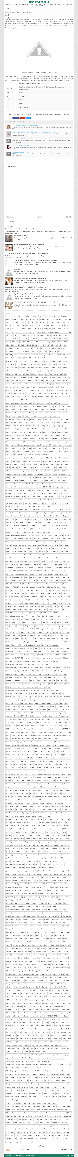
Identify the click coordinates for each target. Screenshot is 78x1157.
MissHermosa (22, 800)
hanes (36, 667)
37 (28, 348)
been (36, 413)
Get (46, 619)
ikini (61, 697)
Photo (45, 861)
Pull (64, 900)
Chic (24, 467)
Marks (8, 784)
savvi (8, 948)
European (42, 558)
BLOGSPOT (65, 422)
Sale (31, 942)
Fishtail (55, 593)
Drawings (57, 538)
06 (39, 325)
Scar (24, 948)
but (70, 442)
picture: (15, 867)
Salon (47, 942)
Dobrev (38, 532)
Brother (15, 442)
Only (26, 842)
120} (25, 332)
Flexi (40, 596)
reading (18, 916)
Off (47, 832)
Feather (8, 587)
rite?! (32, 935)
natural (34, 816)
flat (21, 596)
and (69, 377)
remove (32, 926)
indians (49, 703)
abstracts (66, 361)
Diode (20, 529)
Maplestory (30, 780)
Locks (46, 758)
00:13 (58, 322)
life (32, 751)
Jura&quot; (19, 722)
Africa (59, 367)
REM (29, 922)
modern (21, 803)
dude (25, 542)
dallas (49, 509)
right (62, 932)
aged (42, 371)
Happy (42, 667)
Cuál (15, 503)
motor (28, 809)
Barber (62, 406)
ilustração (9, 700)
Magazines (18, 771)
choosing (21, 471)
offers (58, 832)
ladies (28, 732)
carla (12, 451)
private (55, 890)
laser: (8, 738)
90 (39, 358)
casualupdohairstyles (50, 451)
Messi (64, 793)
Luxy (18, 767)
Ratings (60, 913)
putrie (44, 903)
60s (59, 351)
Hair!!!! (8, 645)
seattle (60, 951)
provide (14, 900)
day (45, 513)
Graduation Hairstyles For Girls (20, 152)
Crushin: (64, 500)
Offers (64, 832)
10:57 (45, 329)
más (26, 784)
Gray (67, 632)
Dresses (14, 542)
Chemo (66, 464)
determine (24, 525)
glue (63, 626)
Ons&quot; (39, 842)
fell (28, 590)
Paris (68, 848)
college (16, 480)
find (12, 593)
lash (38, 742)
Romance (9, 938)
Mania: (65, 777)
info (61, 703)
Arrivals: (22, 393)
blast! (37, 422)
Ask (22, 396)
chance (45, 461)
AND (12, 380)
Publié (42, 900)
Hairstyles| (66, 658)
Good (48, 629)
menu (42, 793)
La (7, 732)
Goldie (32, 629)
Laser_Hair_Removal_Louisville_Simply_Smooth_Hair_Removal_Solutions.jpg (47, 735)
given (66, 622)
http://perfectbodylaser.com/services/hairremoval (44, 690)
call (25, 448)
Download (20, 538)
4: (34, 348)
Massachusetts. (45, 784)
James (48, 713)
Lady (45, 732)
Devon (39, 525)
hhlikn (49, 677)
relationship (22, 922)
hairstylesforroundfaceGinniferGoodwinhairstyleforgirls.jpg (23, 661)
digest (8, 529)
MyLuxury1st (30, 813)
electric (14, 551)
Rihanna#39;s (17, 935)
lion (37, 755)
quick (43, 906)
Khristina (41, 726)
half (51, 661)
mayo (17, 787)
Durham (31, 542)
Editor (8, 548)
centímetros (60, 458)
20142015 (65, 342)
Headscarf (9, 674)
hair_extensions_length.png (20, 642)
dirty (54, 529)
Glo (54, 626)
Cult (26, 503)
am (61, 374)
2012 (65, 338)
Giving (14, 626)
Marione (52, 780)
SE (15, 951)
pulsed (21, 903)
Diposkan (26, 529)
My (23, 813)
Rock (44, 935)
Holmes (8, 684)
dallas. (61, 509)
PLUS (31, 877)
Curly (61, 503)
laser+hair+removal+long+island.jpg (22, 738)
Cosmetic (9, 496)
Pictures (34, 867)
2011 (55, 338)
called (34, 448)
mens (32, 793)
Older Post (68, 216)
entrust (44, 555)
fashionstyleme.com (29, 584)
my (19, 813)
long (7, 761)
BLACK (26, 422)
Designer (55, 522)
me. (32, 787)
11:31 (8, 332)
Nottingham (37, 829)
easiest (8, 545)
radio (18, 913)
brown (20, 442)
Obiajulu (11, 832)
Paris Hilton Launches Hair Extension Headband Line (30, 278)
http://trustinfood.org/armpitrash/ (40, 693)
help (65, 674)
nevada (8, 822)
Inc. (69, 700)
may (7, 787)
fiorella (33, 593)
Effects (34, 548)
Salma (37, 942)
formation (9, 603)
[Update (27, 316)
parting (32, 851)
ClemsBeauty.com (40, 474)
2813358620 (30, 345)
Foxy (46, 603)
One (57, 838)
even (52, 558)
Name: (63, 813)
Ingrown (29, 706)
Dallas (55, 509)
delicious (23, 519)
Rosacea (31, 938)
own (22, 848)
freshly (43, 606)
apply (64, 387)
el (68, 548)
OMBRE (28, 838)
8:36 (68, 355)
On (48, 838)
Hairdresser (18, 651)
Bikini (66, 419)
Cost (28, 496)
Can (49, 448)
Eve (48, 558)
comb (41, 484)
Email (25, 551)
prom (30, 897)
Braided (60, 432)
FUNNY (56, 613)
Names (69, 813)
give (48, 622)
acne (7, 364)
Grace (33, 632)
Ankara (65, 380)
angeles (22, 380)
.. (19, 316)
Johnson (37, 719)
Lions (47, 755)
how (40, 687)
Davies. (39, 513)
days (58, 513)
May (12, 787)
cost (23, 496)
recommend (67, 916)
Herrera (35, 677)
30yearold (9, 348)
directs (48, 529)
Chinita (60, 467)
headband (42, 671)
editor (66, 545)
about (36, 361)
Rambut (33, 913)
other (25, 845)
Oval (7, 848)
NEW (23, 822)
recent (54, 916)
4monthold (26, 351)
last (43, 742)
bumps (40, 442)
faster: (39, 584)
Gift (60, 619)
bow (21, 432)
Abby (15, 361)
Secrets (15, 955)
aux (16, 400)
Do (33, 532)
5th (45, 351)
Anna (14, 384)
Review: (22, 932)
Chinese (53, 467)
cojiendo (63, 477)
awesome (47, 400)
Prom (35, 897)
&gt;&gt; (64, 316)
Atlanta (33, 396)
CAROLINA (26, 451)
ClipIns (13, 477)
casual (33, 451)
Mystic (38, 813)
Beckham (30, 413)
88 (15, 358)
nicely (27, 825)
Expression (28, 564)
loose (62, 761)
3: (43, 345)
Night (44, 825)
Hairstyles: (9, 658)
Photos (44, 864)
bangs (45, 406)
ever (64, 558)
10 (67, 325)
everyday (9, 561)
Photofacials (53, 861)
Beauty (8, 413)
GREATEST (32, 635)
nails (52, 813)
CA (50, 445)
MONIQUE (33, 806)
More (12, 809)
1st (65, 335)
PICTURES (42, 867)
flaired (64, 593)
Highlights (17, 269)
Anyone (8, 387)
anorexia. (35, 384)
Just (34, 722)
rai (22, 913)
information (15, 706)
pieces (31, 871)
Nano (7, 816)
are (39, 390)
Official (15, 835)
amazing (16, 377)
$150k (45, 322)
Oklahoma (37, 835)
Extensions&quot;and (22, 574)
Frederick (21, 606)
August (61, 396)
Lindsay (8, 755)
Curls (51, 503)
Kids (51, 726)
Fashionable (17, 584)
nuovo (59, 829)
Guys (25, 638)
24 (15, 345)
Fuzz (38, 616)
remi (34, 922)
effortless (47, 548)
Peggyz (26, 855)
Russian (65, 938)
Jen (27, 716)
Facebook (16, 118)
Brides (41, 438)
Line (18, 755)
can (44, 448)
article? (40, 393)
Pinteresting (21, 874)
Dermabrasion (66, 519)
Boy (40, 432)
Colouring (35, 484)
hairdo (62, 648)
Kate (69, 722)
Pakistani (54, 848)
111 (13, 332)
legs (23, 748)
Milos (8, 800)
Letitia (23, 751)
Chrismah (43, 471)
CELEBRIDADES (19, 455)
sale (27, 942)
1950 (24, 335)
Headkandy (58, 671)
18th (11, 335)
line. (23, 755)
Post (24, 884)
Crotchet (46, 500)
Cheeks (52, 464)
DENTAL (42, 519)
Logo (51, 758)
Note (30, 829)
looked (39, 761)
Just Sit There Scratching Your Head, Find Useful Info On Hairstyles (26, 253)
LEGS (28, 748)
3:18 (47, 345)
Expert (8, 564)
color (42, 480)
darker (28, 513)
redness (33, 919)
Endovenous (64, 551)
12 (16, 332)
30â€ (65, 345)
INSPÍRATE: (51, 706)
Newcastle (35, 822)
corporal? (43, 493)
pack (26, 848)
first (38, 593)
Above (53, 361)
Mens (37, 793)
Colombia (35, 480)
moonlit (62, 806)
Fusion (28, 616)
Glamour (20, 626)
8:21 (59, 355)
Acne (12, 364)
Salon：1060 (61, 942)
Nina (49, 825)
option (52, 842)
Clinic (49, 474)
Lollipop (62, 758)
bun (45, 442)
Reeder (40, 919)
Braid (54, 432)
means (37, 787)
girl (24, 622)
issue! (8, 713)
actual (30, 364)
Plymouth (37, 877)
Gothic (22, 632)
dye (42, 542)
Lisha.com (9, 758)
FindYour (17, 593)
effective (27, 548)
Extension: (62, 564)
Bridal (19, 438)
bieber (46, 419)
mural (14, 813)
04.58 (31, 325)
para (64, 848)
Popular (36, 880)
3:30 (52, 345)
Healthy (29, 674)
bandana (26, 406)
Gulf (13, 638)
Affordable (47, 367)
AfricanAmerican (11, 371)
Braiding (8, 435)
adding (59, 364)
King (65, 726)
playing (8, 877)
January (54, 713)
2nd (37, 345)
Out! (51, 845)
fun (64, 609)
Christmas (58, 471)
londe (68, 758)
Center (53, 458)
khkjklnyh (34, 726)
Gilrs (13, 622)
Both (66, 429)
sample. (35, 945)
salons (18, 945)
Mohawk (49, 803)
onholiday (9, 842)
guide (66, 635)
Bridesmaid (48, 438)
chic (20, 467)
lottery (31, 764)
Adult (7, 367)
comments (22, 487)
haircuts (49, 648)
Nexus (13, 825)
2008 (40, 338)
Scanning (18, 948)
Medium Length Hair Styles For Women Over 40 (25, 125)
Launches (27, 745)
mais (31, 771)
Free (31, 606)
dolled (37, 535)
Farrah (43, 580)
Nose (12, 829)
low (50, 764)
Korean (48, 729)
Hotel (27, 687)
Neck (61, 819)
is (60, 709)
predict (26, 887)
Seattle (66, 951)
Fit (60, 593)
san (41, 945)
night (39, 825)
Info (65, 703)
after (23, 371)
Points (58, 877)
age (38, 371)
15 (33, 332)
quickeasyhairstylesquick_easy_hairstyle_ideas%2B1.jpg (23, 909)
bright (60, 438)
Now (48, 829)
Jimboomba (21, 719)
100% (59, 329)
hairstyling (45, 661)
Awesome (54, 400)
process (17, 893)
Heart (39, 674)
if (54, 697)
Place (50, 874)
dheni (44, 525)
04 (27, 325)
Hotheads (34, 687)
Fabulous (16, 577)
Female (37, 590)
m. (22, 767)
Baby (37, 403)
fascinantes (50, 580)
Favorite (51, 584)
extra (40, 574)
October (24, 832)
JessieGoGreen (11, 719)
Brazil (52, 435)
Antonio (64, 384)
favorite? (58, 584)
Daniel (18, 513)
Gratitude (55, 632)
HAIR (8, 642)
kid (47, 726)
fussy (33, 616)
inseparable (41, 706)
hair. (13, 645)
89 (19, 358)
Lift (48, 751)
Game (22, 619)
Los (11, 764)
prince (44, 890)
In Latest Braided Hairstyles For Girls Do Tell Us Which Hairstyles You (27, 287)
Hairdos (68, 648)
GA (47, 616)
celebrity (37, 455)
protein (8, 900)
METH (14, 796)
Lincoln (69, 751)
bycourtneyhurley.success (26, 445)
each (49, 542)
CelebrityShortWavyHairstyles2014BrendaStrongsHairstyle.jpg (24, 458)
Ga (43, 616)
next (67, 822)
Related (14, 922)
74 (55, 355)
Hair (67, 638)
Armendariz (68, 390)
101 (64, 329)
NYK (69, 829)
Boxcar (35, 432)
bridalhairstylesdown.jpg (30, 438)
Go (22, 629)
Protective (68, 897)
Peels (20, 855)
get (42, 619)
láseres (55, 738)
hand (46, 664)
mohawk (42, 803)
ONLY (32, 842)
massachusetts (33, 784)
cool (15, 493)
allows (27, 374)
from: (40, 609)
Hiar (54, 677)
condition (40, 490)
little (16, 758)
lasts (51, 742)
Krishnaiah (55, 729)
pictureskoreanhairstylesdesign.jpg (16, 871)
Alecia (59, 371)
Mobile (46, 800)
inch (7, 703)
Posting (48, 884)
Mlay (40, 800)
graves (62, 632)
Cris (29, 500)
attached (40, 396)
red (20, 919)
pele (51, 855)
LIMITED (62, 751)
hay (13, 671)
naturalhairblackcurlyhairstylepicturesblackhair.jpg (20, 819)
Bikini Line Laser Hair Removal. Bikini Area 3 (19, 229)
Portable (46, 880)
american (37, 377)
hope (61, 684)
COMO (45, 487)
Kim (55, 726)
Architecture (32, 390)
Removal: (62, 922)
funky (32, 613)
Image (21, 700)
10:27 (18, 329)
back (42, 403)
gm (14, 629)
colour (21, 484)
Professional (50, 893)
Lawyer (42, 745)
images (27, 700)
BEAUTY (15, 413)
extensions (39, 567)
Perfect (14, 858)
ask (17, 396)
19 (15, 335)
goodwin (54, 629)
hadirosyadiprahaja (49, 638)
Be (21, 409)
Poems (52, 877)
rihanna (68, 932)
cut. (29, 506)
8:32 (64, 355)
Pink (69, 871)
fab (66, 574)
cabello (55, 445)
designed (48, 522)
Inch (12, 703)
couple (57, 496)
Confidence (48, 490)
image (16, 700)
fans (30, 580)
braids (22, 435)
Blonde (22, 426)
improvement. (56, 700)
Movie (39, 809)
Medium (8, 790)
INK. (35, 706)
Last (47, 742)
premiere (39, 887)
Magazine (67, 767)
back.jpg (53, 403)
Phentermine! (16, 861)
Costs (33, 496)
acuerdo (36, 364)
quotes (8, 913)
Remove (38, 926)
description (28, 522)
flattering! (26, 596)
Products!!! (32, 893)
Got (17, 632)
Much (44, 809)
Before (47, 413)
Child (42, 467)
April (25, 390)
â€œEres (9, 361)
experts (14, 564)
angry (35, 380)
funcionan (19, 613)
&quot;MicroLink (33, 319)
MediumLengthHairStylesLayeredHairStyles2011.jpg (28, 790)
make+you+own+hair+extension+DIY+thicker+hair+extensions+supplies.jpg (28, 774)
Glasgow (34, 626)
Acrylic (24, 364)
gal (62, 616)
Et (21, 558)
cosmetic (67, 493)
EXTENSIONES (29, 567)
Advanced (14, 367)
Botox (8, 432)
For (22, 600)
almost (41, 374)
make (36, 771)
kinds (60, 726)
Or (60, 842)
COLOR (52, 480)
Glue (68, 626)
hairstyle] (33, 655)
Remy (8, 929)
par (60, 848)
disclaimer (65, 529)
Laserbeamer (38, 738)
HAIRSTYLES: (19, 658)
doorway (67, 535)
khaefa (27, 726)
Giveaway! (60, 622)
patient (8, 855)
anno (19, 384)
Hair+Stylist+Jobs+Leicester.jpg (15, 648)
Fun (68, 609)
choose (14, 471)
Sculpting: (64, 948)
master (54, 784)
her (21, 677)
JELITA (22, 716)
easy (29, 545)
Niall (18, 825)
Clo (22, 477)
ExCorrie (43, 561)
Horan (67, 684)
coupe (51, 496)
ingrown (23, 706)
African (65, 367)
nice (23, 825)
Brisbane (67, 438)
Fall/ (7, 580)
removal (39, 922)
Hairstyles (49, 655)
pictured (21, 867)
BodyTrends (18, 429)
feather (65, 584)
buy (7, 445)
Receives (40, 916)
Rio (28, 935)
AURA (67, 396)
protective (60, 897)
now (43, 829)
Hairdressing (27, 651)
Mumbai (8, 813)
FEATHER (16, 587)
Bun (49, 442)
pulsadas (9, 903)
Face (26, 577)
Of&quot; (38, 832)
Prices (39, 890)
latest (67, 742)
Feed (7, 590)
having (68, 667)
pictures (28, 867)
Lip (55, 755)
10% (50, 329)
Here (29, 677)
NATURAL (47, 816)
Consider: (56, 490)
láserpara (26, 742)
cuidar (21, 503)
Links (32, 755)
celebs (47, 458)
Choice (8, 471)
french (37, 606)
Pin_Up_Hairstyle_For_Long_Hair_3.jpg (49, 871)
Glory (58, 626)
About (42, 361)
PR (65, 884)
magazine (59, 767)
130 (30, 332)
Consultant (64, 490)
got (13, 632)
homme (45, 684)
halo (37, 664)
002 (63, 322)
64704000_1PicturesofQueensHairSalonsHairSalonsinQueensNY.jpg (26, 355)
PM (47, 877)
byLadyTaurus (40, 445)
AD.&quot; (44, 364)
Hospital (8, 687)
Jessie (67, 716)
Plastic (69, 874)
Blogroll (58, 422)
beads (36, 409)
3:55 (57, 345)
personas (66, 858)
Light (52, 751)
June (7, 722)
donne (61, 535)
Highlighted (9, 680)
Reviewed (44, 932)
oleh (69, 835)
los (7, 764)
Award (40, 400)
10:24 (13, 329)
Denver (49, 519)
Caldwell (13, 448)
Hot (18, 687)
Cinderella (9, 474)
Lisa (70, 755)
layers (67, 745)
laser (69, 732)
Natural (40, 816)
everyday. (24, 561)
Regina (62, 919)
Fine (27, 593)
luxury (13, 767)
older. (64, 835)
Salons (24, 945)
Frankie (8, 606)
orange (69, 842)
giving (8, 626)
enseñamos (36, 555)
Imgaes (40, 700)
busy (65, 442)
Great (18, 635)
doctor (43, 532)
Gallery (8, 619)
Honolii (51, 684)
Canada (54, 448)
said (22, 942)
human (58, 693)
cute (33, 506)
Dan (13, 513)
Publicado (35, 900)
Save (68, 945)
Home (39, 216)
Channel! (57, 461)
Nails (57, 813)
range (45, 913)
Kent (14, 726)
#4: (23, 322)
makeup (69, 774)
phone (35, 861)
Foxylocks (53, 603)
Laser (8, 735)
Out (42, 845)
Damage (67, 509)
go (18, 629)
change (51, 461)
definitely (58, 516)
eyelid (56, 574)
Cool (19, 493)
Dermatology (19, 522)
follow (13, 600)
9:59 (35, 358)
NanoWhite (14, 816)
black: (32, 422)
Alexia (65, 371)
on (45, 838)
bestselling (56, 416)
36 (24, 348)
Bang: (32, 406)
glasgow (27, 626)
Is (63, 709)
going (26, 629)
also (46, 374)
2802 (23, 345)
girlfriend (33, 622)
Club (33, 477)
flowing (60, 596)
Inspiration (60, 706)
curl (30, 503)
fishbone (48, 593)
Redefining (26, 919)
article (28, 393)
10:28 (23, 329)
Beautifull (61, 409)
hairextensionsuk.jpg (53, 651)
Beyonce (40, 419)
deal (7, 516)
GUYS (31, 638)
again (33, 371)
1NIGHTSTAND (57, 335)
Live (25, 758)
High (63, 677)
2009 (45, 338)
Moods (48, 806)
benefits (20, 416)
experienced (65, 561)
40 (42, 348)
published (48, 900)
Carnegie (18, 451)
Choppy (28, 471)
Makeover (56, 774)
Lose (15, 764)
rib (49, 932)
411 (17, 351)
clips (18, 477)
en (48, 551)
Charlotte (28, 464)
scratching (56, 948)
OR (64, 842)
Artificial (46, 393)
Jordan (49, 719)
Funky (37, 613)
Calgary (20, 448)
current (8, 506)
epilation (50, 555)
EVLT (30, 561)
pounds (60, 884)
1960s (49, 335)
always (56, 374)
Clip (7, 477)
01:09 (67, 322)
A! (56, 358)
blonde (16, 426)
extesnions (33, 574)
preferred (32, 887)
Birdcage (9, 422)
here (25, 677)
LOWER (59, 764)
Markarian (59, 780)
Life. (36, 751)
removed (45, 926)
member (16, 793)
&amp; (53, 316)
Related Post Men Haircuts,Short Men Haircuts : (29, 244)
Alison (8, 374)
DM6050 (24, 532)
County (45, 496)
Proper (47, 897)
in (62, 700)
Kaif (49, 722)
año (30, 384)
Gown (28, 632)
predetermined (17, 887)
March (46, 780)
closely (27, 477)
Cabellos (68, 445)
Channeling (65, 461)
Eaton (39, 545)
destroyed (9, 525)
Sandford (51, 945)
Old (43, 835)
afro (19, 371)
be (17, 409)
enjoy (8, 555)
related (8, 922)
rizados (38, 935)
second (8, 955)
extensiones (10, 567)
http (49, 687)
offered (52, 832)
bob (34, 426)
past (65, 851)
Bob (38, 426)
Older (52, 835)
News (54, 822)
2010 (50, 338)
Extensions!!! (49, 571)
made (53, 767)
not (17, 829)
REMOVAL (54, 922)
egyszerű (63, 548)
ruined (53, 938)
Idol (51, 697)
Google (61, 629)
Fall (68, 577)
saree (63, 945)
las (61, 732)
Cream (14, 500)
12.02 (20, 332)
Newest (48, 822)
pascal (43, 851)
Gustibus (19, 638)
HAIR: (67, 642)
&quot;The (9, 322)
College (22, 480)
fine (23, 593)
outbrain (56, 845)
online (15, 842)
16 (65, 332)
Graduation (40, 632)
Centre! (68, 458)
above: (59, 361)
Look (21, 761)
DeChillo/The (42, 516)
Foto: (20, 603)
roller (56, 935)
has (54, 667)
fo (64, 596)
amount (60, 377)
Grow (49, 635)
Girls (44, 622)
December (34, 516)
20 (10, 338)
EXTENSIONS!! (38, 571)
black (15, 422)
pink (64, 871)
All (16, 374)
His (54, 680)
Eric (70, 555)
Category (60, 451)
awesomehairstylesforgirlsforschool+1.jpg (18, 403)
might (63, 796)
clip (69, 474)
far (38, 580)
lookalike (32, 761)
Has (58, 667)
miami (20, 796)
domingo (43, 535)
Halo (42, 664)
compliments (10, 490)
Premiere (46, 887)
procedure (62, 890)
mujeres (57, 809)
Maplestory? (38, 780)
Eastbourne (22, 545)
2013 (13, 342)
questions (29, 906)
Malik (31, 777)
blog (42, 422)
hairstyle (19, 655)
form (57, 600)
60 (55, 351)
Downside (45, 538)
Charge (15, 464)
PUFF (59, 900)
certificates (24, 461)
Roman (62, 935)
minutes (14, 800)
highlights (18, 680)
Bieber (52, 419)
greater (24, 635)
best (45, 416)
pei (32, 855)
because (22, 413)
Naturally (40, 819)
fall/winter (14, 580)
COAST (38, 477)
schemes (36, 948)
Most (22, 809)
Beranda (34, 416)
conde (33, 490)
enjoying (14, 555)
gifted (64, 619)
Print (49, 890)
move (33, 809)
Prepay (61, 887)
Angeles (29, 380)
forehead (37, 600)
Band (20, 406)
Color (46, 480)
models (68, 800)
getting (51, 619)
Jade (42, 713)
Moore (68, 806)
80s (12, 358)
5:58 (37, 351)
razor (65, 913)
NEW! (28, 822)
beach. (26, 409)
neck (56, 819)
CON (28, 490)
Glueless (9, 629)
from (30, 609)
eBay (51, 545)
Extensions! (28, 571)
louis (36, 764)
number (53, 829)
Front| (50, 609)
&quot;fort (24, 319)
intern (36, 709)
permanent (22, 858)
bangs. (57, 406)
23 (12, 345)
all (12, 374)
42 (20, 351)
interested (23, 709)
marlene (14, 784)
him (50, 680)
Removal (46, 922)
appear (29, 387)
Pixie (33, 874)
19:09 (19, 335)
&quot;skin (68, 319)
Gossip (8, 632)
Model (62, 800)
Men (27, 793)
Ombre (22, 838)
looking (45, 761)
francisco (67, 603)
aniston (52, 380)
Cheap (40, 464)
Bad (59, 403)
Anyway (22, 387)
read (13, 916)
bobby (43, 426)
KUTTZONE (66, 729)
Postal (29, 884)
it (18, 713)
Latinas (14, 745)
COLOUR (27, 484)
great (13, 635)
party (37, 851)
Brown (26, 442)
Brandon (46, 435)
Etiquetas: (27, 558)
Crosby (40, 500)
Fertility (43, 590)
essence (16, 558)
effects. (40, 548)
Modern (28, 803)
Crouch (53, 500)
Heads (66, 671)
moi (55, 803)
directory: (41, 529)
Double (8, 538)
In (65, 700)
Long (12, 761)
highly (40, 680)
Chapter (8, 464)
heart (34, 674)
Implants (47, 700)
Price (33, 890)
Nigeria (33, 825)
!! (14, 316)
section (21, 955)
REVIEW (15, 932)
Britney (8, 442)
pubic (28, 900)
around (8, 393)
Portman (67, 880)
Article (34, 393)
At (28, 396)
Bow (25, 432)
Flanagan (15, 596)
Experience (57, 561)
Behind (59, 413)
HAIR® (19, 645)
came (39, 448)
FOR (26, 600)
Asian (12, 396)
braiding (67, 432)
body (48, 426)
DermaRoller (10, 522)
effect (21, 548)
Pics (67, 864)
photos (38, 864)
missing (30, 800)
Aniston (59, 380)
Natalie (28, 816)
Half (55, 661)
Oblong (18, 832)
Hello (60, 674)
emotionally (42, 551)
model (57, 800)
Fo (68, 596)
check (46, 464)
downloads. (36, 538)
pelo (55, 855)
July (66, 719)
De (70, 513)
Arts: (62, 393)
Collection (9, 480)
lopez (67, 761)
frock (25, 609)
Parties (26, 851)
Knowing (19, 729)
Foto (15, 603)
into (49, 709)
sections (28, 955)
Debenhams (14, 516)
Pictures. (50, 867)
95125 (43, 358)
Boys (44, 432)
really (28, 916)
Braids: (34, 435)
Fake (63, 577)
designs (62, 522)
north (7, 829)
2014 (53, 342)
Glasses (41, 626)
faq (34, 580)
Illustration (67, 697)
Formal (68, 600)
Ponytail (15, 880)
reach (8, 916)
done (55, 535)
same (29, 945)
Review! (36, 932)
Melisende (9, 793)
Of (33, 832)
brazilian (58, 435)
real (24, 916)
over (12, 848)
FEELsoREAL (15, 590)
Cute (38, 506)
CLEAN (30, 474)
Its (28, 713)
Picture (8, 867)
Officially (21, 835)
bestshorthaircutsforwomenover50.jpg (17, 419)
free (27, 606)
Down (14, 538)
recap (33, 916)
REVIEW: (29, 932)
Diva (14, 532)
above (47, 361)
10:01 (8, 329)
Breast (8, 438)
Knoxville (40, 729)
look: (26, 761)
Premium (54, 887)
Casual (39, 451)
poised (64, 877)
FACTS (58, 577)
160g (69, 332)
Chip (65, 467)
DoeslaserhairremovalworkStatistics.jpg (18, 535)
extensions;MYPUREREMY (14, 571)
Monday (18, 806)
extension (37, 564)
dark (23, 513)
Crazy (8, 500)
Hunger (8, 697)
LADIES (39, 732)
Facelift (40, 577)
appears (35, 387)
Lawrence (35, 745)
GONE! (38, 629)
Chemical (59, 464)
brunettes (33, 442)
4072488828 (10, 351)
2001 (25, 338)
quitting (55, 909)
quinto (44, 909)
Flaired (8, 596)
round (38, 938)
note (25, 829)
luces (65, 764)
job (32, 719)
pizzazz (39, 874)
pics (62, 864)
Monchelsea (10, 806)
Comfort (14, 487)
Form (62, 600)
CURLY (67, 503)
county (39, 496)
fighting (68, 590)
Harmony (48, 667)
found (36, 603)
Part (12, 851)
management (38, 777)
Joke (43, 719)
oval (68, 845)
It (21, 713)
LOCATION (39, 758)
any (69, 384)
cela (11, 455)
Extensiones (19, 567)
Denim (36, 519)
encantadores (55, 551)
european (34, 558)
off (44, 832)
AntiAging (50, 384)
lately (62, 742)
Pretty (8, 890)
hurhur (14, 697)
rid (58, 932)
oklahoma (29, 835)
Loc (32, 758)
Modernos (35, 803)
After (28, 371)
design (35, 522)
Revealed (56, 929)
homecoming (27, 684)
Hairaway (30, 648)
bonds (47, 429)
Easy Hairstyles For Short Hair (20, 145)
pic (54, 864)
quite (49, 909)
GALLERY (16, 619)
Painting (47, 848)
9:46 (30, 358)
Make (42, 771)
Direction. (34, 529)
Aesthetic (31, 367)
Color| (58, 480)
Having (8, 671)
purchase (33, 903)
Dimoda (14, 529)
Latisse (20, 745)
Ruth (7, 942)
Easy (34, 545)
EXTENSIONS (58, 567)
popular (30, 880)
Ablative (30, 361)
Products (24, 893)
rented (20, 929)
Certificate (16, 461)
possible (13, 884)
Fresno (49, 606)
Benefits (27, 416)
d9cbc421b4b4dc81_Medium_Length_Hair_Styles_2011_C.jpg (24, 509)
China (47, 467)
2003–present (33, 338)
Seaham (20, 951)
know (13, 729)
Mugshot (50, 809)
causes (67, 451)
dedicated (51, 516)
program (24, 897)
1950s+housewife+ (39, 335)
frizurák (20, 609)
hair (58, 638)
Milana (69, 796)
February (64, 587)
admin (65, 364)
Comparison (58, 487)
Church (65, 471)
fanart (25, 580)
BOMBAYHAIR (34, 429)
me (28, 787)
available (21, 400)
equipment (64, 555)
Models (8, 803)
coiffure (57, 477)
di (48, 525)
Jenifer (32, 716)
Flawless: (34, 596)
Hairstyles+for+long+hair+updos (51, 658)
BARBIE (69, 406)
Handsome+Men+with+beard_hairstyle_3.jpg (19, 667)
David (33, 513)
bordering (54, 429)
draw (51, 538)
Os (21, 845)
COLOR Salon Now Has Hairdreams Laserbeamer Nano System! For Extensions (34, 132)
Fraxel (14, 606)
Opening (46, 842)
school (43, 948)
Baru (7, 409)
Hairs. (13, 655)
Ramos (39, 913)
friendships (67, 606)
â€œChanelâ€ (63, 358)
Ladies (33, 732)
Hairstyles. (37, 658)
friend (60, 606)
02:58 (18, 325)
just (30, 722)
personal (59, 858)
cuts (43, 506)
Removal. (25, 926)
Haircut (43, 648)
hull (53, 693)
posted (35, 884)
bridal (13, 438)
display (8, 532)
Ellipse (20, 551)
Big (57, 419)
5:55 (32, 351)
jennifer (38, 716)
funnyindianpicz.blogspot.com (15, 616)
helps (16, 677)
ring (24, 935)
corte (49, 493)
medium (65, 787)
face (22, 577)
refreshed (47, 919)
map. (23, 780)
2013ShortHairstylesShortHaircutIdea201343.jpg (36, 342)
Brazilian (65, 435)
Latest (8, 745)
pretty (66, 887)
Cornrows (35, 493)
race (13, 913)
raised (27, 913)
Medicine (58, 787)
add (50, 364)
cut (21, 506)
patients (14, 855)
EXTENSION (53, 564)
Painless (40, 848)
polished (8, 880)
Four (41, 603)
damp (8, 513)
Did (52, 525)
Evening (58, 558)
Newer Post (10, 216)
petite (8, 861)
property (53, 897)
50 (41, 351)
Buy (12, 445)
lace (17, 732)
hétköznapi (42, 677)
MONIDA (25, 806)
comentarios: (62, 484)
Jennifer (45, 716)
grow (44, 635)
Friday (54, 606)
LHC (28, 751)
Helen (55, 674)
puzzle (49, 903)
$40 (53, 322)
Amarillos (9, 377)
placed (56, 874)
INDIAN (42, 703)
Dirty (58, 529)
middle (50, 796)
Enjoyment (21, 555)
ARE (47, 390)
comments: (30, 487)
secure (35, 955)
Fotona (26, 603)
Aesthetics (39, 367)
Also (50, 374)
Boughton (14, 432)
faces (46, 577)
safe (18, 942)
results (34, 929)
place (45, 874)
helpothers (9, 677)
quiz (60, 909)
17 (7, 335)
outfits (63, 845)
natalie (22, 816)
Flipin (49, 596)
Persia (53, 858)
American (45, 377)
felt (32, 590)
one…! (62, 838)
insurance (67, 706)
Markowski (67, 780)
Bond (42, 429)
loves (45, 764)
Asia (7, 396)
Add (54, 364)
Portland (53, 880)
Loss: (25, 764)
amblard (30, 377)
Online (21, 842)
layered (48, 745)
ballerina (64, 403)
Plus (26, 877)
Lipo (59, 755)
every (69, 558)
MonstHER (41, 806)
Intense (8, 709)
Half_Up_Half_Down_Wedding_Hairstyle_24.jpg (20, 664)
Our (34, 845)
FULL (59, 609)
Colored (64, 480)
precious (8, 887)
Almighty (34, 374)
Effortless (55, 548)
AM (65, 374)
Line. (27, 755)
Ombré (35, 838)
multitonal (64, 809)
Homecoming (37, 684)
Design (41, 522)
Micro (31, 796)
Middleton (56, 796)
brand (40, 435)
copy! (24, 493)
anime (41, 380)
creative (20, 500)
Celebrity (44, 455)
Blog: (52, 422)
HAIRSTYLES (66, 655)
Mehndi (48, 790)
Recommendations (11, 919)
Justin (44, 722)
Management (48, 777)
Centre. (8, 461)
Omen (40, 838)
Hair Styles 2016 (39, 2)
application (42, 387)
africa (53, 367)
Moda (51, 800)
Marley (21, 784)
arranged (14, 393)
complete (66, 487)
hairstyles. (28, 658)
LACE (22, 732)
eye (45, 574)
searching (28, 951)
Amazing (23, 377)
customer (15, 506)
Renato (14, 929)
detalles (16, 525)
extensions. (58, 571)
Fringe (8, 609)
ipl (53, 709)
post (19, 884)
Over (17, 848)
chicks (36, 467)
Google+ (22, 118)
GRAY (8, 635)
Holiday (63, 680)
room (15, 938)
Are (43, 390)
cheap (35, 464)
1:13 (63, 325)
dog (33, 535)
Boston (61, 429)
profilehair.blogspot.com (13, 897)
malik (25, 777)
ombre (16, 838)
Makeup (8, 777)
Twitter (28, 118)
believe (8, 416)
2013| (18, 342)
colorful (15, 484)
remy (66, 926)
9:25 (25, 358)
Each (54, 542)
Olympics (9, 838)
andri (17, 380)
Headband (50, 671)
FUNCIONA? (10, 613)
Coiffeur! (50, 477)
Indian (36, 703)
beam (42, 409)
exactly (36, 561)
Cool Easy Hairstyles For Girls (20, 138)
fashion (62, 580)
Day (49, 513)
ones (67, 838)
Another (42, 384)
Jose (54, 719)
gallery (67, 616)
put (39, 903)
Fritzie (14, 609)
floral (54, 596)
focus (8, 600)
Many (13, 780)
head (31, 671)
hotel (22, 687)
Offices (8, 835)
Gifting (8, 622)
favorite (45, 584)
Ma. (26, 767)
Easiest (15, 545)
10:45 (34, 329)
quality (66, 903)
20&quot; (15, 338)
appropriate (19, 390)
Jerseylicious (53, 716)
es (7, 558)
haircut (37, 648)
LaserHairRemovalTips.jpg (14, 742)
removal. (17, 926)
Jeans (16, 716)
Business (55, 442)
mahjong (25, 771)
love (40, 764)
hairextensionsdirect (39, 651)
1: (59, 325)
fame (20, 580)
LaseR (13, 735)
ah (47, 371)
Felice (23, 590)
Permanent (30, 858)
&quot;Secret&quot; (57, 319)
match (60, 784)
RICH (53, 932)
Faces (52, 577)
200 (21, 338)
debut (27, 516)
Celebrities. (30, 455)
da (45, 509)
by (15, 445)
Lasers (33, 742)
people (67, 855)
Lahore (51, 732)
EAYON (45, 545)
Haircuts (56, 648)
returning (49, 929)
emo (35, 551)
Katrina (8, 726)
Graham (48, 632)
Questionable (20, 906)
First (42, 593)
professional (41, 893)
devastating (32, 525)
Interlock (30, 709)
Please (20, 877)
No (61, 825)
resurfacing (41, 929)
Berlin (40, 416)
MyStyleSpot (45, 813)
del (13, 519)
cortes (55, 493)
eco (61, 545)
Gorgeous (68, 629)
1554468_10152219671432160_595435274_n (49, 332)
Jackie (37, 713)
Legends (17, 748)
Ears (64, 542)
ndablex (51, 819)
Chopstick (35, 471)
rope (25, 938)
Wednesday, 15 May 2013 (21, 235)
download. (28, 538)
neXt (7, 825)
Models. (15, 803)
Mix (36, 800)
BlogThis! (9, 426)
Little (20, 758)
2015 (7, 345)
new (14, 822)
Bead (31, 409)
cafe (7, 448)
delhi (17, 519)
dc (63, 513)
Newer (42, 822)
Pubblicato (22, 900)
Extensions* (10, 574)
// (49, 316)
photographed (30, 864)
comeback (53, 484)
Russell (59, 938)
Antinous (57, 384)
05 (36, 325)
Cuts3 (48, 506)
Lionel (42, 755)
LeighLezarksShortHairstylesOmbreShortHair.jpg (46, 748)
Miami (25, 796)
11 (67, 329)
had (41, 638)
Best (49, 416)
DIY (18, 532)
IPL (57, 709)
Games (28, 619)
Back (47, 403)
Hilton (45, 680)
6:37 (51, 351)
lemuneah (66, 748)
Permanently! (39, 858)
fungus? (26, 613)
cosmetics (17, 496)
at (25, 396)
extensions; (67, 567)
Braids (28, 435)
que (14, 906)
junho (12, 722)
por (41, 880)
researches (27, 929)
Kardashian (62, 722)
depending (57, 519)
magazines (9, 771)
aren (61, 390)
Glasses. (48, 626)
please (14, 877)
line (14, 755)
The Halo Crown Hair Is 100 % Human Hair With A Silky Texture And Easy (37, 303)
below (14, 416)
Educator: (15, 548)
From (35, 609)
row (48, 938)
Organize (9, 845)
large (56, 732)
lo (28, 758)
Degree (8, 519)
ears (59, 542)
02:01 (8, 325)
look (17, 761)
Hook (56, 684)
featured (57, 587)
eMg (30, 551)
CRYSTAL (9, 503)
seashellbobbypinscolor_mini (41, 951)
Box (29, 432)
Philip (23, 861)
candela (67, 448)
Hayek (18, 671)
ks (60, 729)
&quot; (8, 319)
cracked (68, 496)
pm (43, 877)
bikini (61, 419)
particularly (18, 851)
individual (55, 703)
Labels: (12, 732)
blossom (28, 426)
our (30, 845)
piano (49, 864)
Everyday (16, 561)
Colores (8, 484)
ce (7, 455)
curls (46, 503)
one (52, 838)
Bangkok (38, 406)
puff (54, 900)
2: (7, 338)
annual (25, 384)
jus (26, 722)
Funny (49, 613)
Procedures (9, 893)
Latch (57, 742)
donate (50, 535)
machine (32, 767)
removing (60, 926)
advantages (22, 367)
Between (32, 419)
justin (39, 722)
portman (60, 880)
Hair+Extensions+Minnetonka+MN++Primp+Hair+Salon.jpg (40, 645)
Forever (52, 600)
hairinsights (64, 651)
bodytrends (9, 429)
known (34, 729)
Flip (45, 596)
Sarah (57, 945)
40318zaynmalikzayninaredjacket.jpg (55, 348)
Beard (47, 409)
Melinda (67, 790)
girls (39, 622)
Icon (36, 697)
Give (53, 622)
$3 (49, 322)
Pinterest (13, 874)
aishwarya (53, 371)
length (8, 751)
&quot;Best (15, 319)
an (65, 377)
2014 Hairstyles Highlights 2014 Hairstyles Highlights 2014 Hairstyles (35, 260)
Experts (21, 564)
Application (51, 387)
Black (20, 422)
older (47, 835)
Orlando (16, 845)
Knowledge (27, 729)
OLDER (58, 835)
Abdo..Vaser (22, 361)
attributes (54, 396)
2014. (58, 342)
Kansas (55, 722)
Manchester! (57, 777)
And (7, 380)
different (57, 525)
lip (51, 755)
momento (60, 803)
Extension (45, 564)
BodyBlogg (60, 426)
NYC (64, 829)
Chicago (30, 467)
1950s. (30, 335)
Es (10, 558)
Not (21, 829)
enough (29, 555)
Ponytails (23, 880)
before (41, 413)
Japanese (62, 713)
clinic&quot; (62, 474)
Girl (28, 622)
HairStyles (57, 655)
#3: (20, 322)
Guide (8, 638)
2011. (60, 338)
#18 (16, 322)
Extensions (48, 567)
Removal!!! (9, 926)
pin (35, 871)
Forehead (45, 600)
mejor (53, 790)
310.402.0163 (18, 348)
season (54, 951)
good (43, 629)
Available (28, 400)
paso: (53, 851)
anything (15, 387)
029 (23, 325)
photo (40, 861)
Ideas (46, 697)
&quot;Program (44, 319)
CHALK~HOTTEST (35, 461)
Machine (39, 767)
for (18, 600)
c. (46, 445)
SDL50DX (9, 951)
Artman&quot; (55, 393)
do (29, 532)
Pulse (15, 903)
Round (43, 938)
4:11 (38, 348)
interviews (43, 709)
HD (23, 671)
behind (53, 413)
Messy (8, 796)
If (57, 697)
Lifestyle (42, 751)
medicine (50, 787)
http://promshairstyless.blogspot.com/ (17, 693)
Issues (14, 713)
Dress (8, 542)
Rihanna (8, 935)
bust (61, 442)
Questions (37, 906)
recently (60, 916)
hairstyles (41, 655)
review (70, 929)
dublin (20, 542)
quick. (54, 906)
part (7, 851)
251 (19, 345)
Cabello (61, 445)
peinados (37, 855)
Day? (53, 513)
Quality (8, 906)
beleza (65, 413)
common (38, 487)
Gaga (58, 616)
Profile (58, 893)
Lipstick (64, 755)
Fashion (69, 580)
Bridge (55, 438)
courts (62, 496)
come (46, 484)
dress (69, 538)
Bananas (9, 406)
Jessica (61, 716)
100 (54, 329)
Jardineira (9, 716)
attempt (47, 396)
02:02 (13, 325)
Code (44, 477)
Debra (21, 516)
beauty (68, 409)
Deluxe (30, 519)
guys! (36, 638)
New (18, 822)
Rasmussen (52, 913)
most (17, 809)
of (29, 832)
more (7, 809)
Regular (68, 919)
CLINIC (55, 474)
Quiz (64, 909)
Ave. (35, 400)
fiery (57, 590)
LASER (19, 735)
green (39, 635)
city (15, 474)
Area (56, 390)
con (24, 490)
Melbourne (60, 790)
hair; (57, 642)
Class (24, 474)
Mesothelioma (56, 793)
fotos (31, 603)
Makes (63, 774)
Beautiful (53, 409)
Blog (47, 422)
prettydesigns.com (17, 890)
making (15, 777)
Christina (50, 471)
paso (48, 851)
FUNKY (43, 613)
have (63, 667)
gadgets (52, 616)
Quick (49, 906)
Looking (51, 761)
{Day (39, 316)
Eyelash (50, 574)
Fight (62, 590)
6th (49, 355)
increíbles (24, 703)
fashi (57, 580)
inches (17, 703)
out (38, 845)
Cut (25, 506)
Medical (43, 787)
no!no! (66, 825)
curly (56, 503)
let (18, 751)
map (18, 780)
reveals (63, 929)
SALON (53, 942)
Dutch (37, 542)
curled (35, 503)
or (56, 842)
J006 (32, 713)
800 (7, 358)
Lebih (8, 748)
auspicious (9, 400)
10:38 (29, 329)
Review (8, 932)
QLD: (60, 903)
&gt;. (58, 316)
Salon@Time (10, 945)
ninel (53, 825)
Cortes (60, 493)
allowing (21, 374)
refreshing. (55, 919)
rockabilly (50, 935)
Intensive (15, 709)
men (22, 793)
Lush (7, 767)
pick (58, 864)
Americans (53, 377)
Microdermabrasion (40, 796)
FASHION (9, 584)
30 (61, 345)
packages (33, 848)
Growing (55, 635)
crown (58, 500)
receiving (47, 916)
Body (53, 426)
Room (20, 938)
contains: (9, 493)
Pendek (60, 855)
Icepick (31, 697)
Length (14, 751)
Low (54, 764)
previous (27, 890)
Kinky (8, 729)
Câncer (60, 448)
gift (56, 619)
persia (47, 858)
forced (31, 600)
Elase (8, 551)
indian (30, 703)
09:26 (43, 325)
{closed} (33, 316)
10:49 (39, 329)
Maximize (66, 784)
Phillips (29, 861)
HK (58, 680)
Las (65, 732)
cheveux (14, 467)
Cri (25, 500)
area (52, 390)
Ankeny (8, 384)
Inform (8, 706)
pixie (28, 874)
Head (36, 671)
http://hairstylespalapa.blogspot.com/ (17, 690)
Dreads (64, 538)
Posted (42, 884)
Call (29, 448)
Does (48, 532)
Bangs (51, 406)
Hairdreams (9, 651)
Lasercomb (47, 738)
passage (59, 851)
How (44, 687)
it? (24, 713)
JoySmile (60, 719)
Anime (46, 380)
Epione (57, 555)
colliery (29, 480)
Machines (46, 767)
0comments (50, 325)
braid (49, 432)
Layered (55, 745)
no (57, 825)
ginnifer (19, 622)
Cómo (51, 487)
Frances (60, 603)
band (15, 406)
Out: (46, 845)
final (7, 593)
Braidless (16, 435)
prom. (41, 897)
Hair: (62, 642)
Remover (52, 926)
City (19, 474)
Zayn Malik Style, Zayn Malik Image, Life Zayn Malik (30, 294)
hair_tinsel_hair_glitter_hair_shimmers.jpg (42, 642)
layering (61, 745)
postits (54, 884)
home (14, 684)
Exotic (50, 561)
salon (42, 942)
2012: (8, 342)
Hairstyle (26, 655)
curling (41, 503)
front (45, 609)
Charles (21, 464)
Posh (7, 884)
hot (14, 687)
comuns (18, 490)
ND (46, 819)
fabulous (8, 577)
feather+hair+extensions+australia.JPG (32, 587)
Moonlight (55, 806)
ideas (41, 697)
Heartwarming (47, 674)
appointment (10, 390)
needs (67, 819)
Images (34, 700)
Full (55, 609)
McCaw (23, 787)
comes (8, 487)
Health (16, 674)
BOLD (26, 429)
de (66, 513)
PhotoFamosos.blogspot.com (15, 864)
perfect (8, 858)
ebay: (56, 545)
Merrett (48, 793)
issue (67, 709)
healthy (22, 674)
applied (58, 387)
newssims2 (61, 822)
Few (53, 590)
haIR (62, 638)
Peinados (45, 855)
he (27, 671)
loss (20, 764)
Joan (27, 719)
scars (29, 948)
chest (8, 467)
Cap (7, 451)
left (12, 748)
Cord (29, 493)
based (13, 409)
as (66, 393)
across (18, 364)
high (58, 677)
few (49, 590)
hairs (7, 655)
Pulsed (27, 903)
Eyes (61, 574)
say (13, 948)
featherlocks (49, 587)
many (8, 780)
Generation (36, 619)
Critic (34, 500)
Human (64, 693)
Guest (61, 635)
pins (7, 874)
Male (20, 777)
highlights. (33, 680)
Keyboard (20, 726)
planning (62, 874)
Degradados (66, 516)
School (49, 948)
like (57, 751)
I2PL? (25, 697)
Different (64, 525)
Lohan (56, 758)
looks (57, 761)
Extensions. (67, 571)
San (45, 945)
